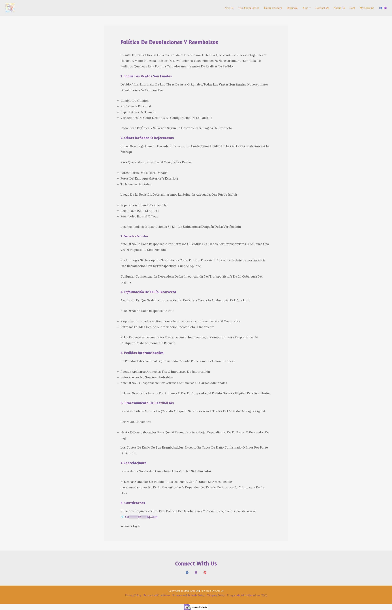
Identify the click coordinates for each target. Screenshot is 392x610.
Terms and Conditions (157, 595)
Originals (292, 7)
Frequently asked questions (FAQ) (247, 595)
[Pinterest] (205, 572)
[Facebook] (380, 8)
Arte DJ (229, 7)
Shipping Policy (216, 595)
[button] (309, 7)
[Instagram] (385, 8)
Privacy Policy (133, 595)
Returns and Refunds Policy (188, 595)
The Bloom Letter (248, 7)
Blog (305, 7)
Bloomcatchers (273, 7)
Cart (352, 7)
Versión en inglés (130, 526)
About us (339, 7)
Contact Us (322, 7)
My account (367, 7)
